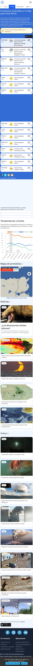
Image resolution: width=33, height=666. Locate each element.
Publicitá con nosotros (7, 647)
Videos (4, 433)
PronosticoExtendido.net (23, 644)
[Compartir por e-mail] (12, 175)
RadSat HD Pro (20, 649)
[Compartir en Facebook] (2, 175)
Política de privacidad (12, 663)
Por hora (4, 6)
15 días (12, 6)
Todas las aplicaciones (22, 642)
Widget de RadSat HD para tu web (16, 298)
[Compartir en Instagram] (8, 175)
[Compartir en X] (5, 175)
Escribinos (4, 644)
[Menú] (30, 2)
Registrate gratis (6, 649)
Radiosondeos (20, 651)
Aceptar (24, 663)
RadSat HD (19, 647)
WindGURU (20, 6)
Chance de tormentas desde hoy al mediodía (15, 30)
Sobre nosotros (5, 642)
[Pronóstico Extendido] (2, 2)
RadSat (28, 6)
